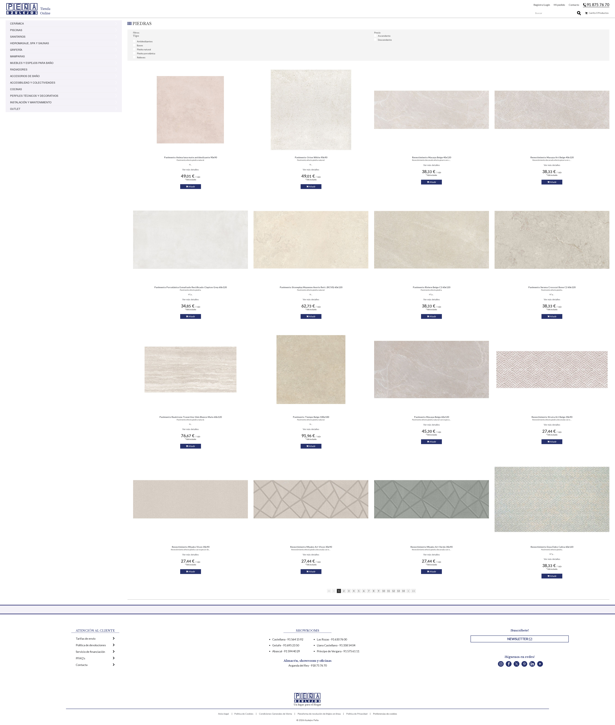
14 (403, 591)
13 (398, 591)
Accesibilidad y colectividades (32, 82)
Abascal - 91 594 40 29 (286, 651)
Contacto (574, 4)
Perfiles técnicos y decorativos (34, 96)
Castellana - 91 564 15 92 (287, 639)
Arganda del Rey (298, 665)
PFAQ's (80, 658)
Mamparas (17, 56)
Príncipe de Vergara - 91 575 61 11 (338, 651)
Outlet (15, 109)
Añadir (191, 186)
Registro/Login (541, 4)
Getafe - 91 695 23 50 (285, 645)
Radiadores (18, 69)
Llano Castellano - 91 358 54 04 (336, 645)
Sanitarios (17, 36)
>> (413, 591)
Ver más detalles (190, 169)
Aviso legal (223, 713)
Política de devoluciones (91, 645)
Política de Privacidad (356, 713)
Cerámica (17, 23)
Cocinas (16, 89)
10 (383, 591)
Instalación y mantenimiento (30, 102)
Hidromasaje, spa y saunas (29, 43)
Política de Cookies (243, 713)
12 (393, 591)
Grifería (16, 50)
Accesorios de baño (25, 76)
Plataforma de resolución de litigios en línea (319, 713)
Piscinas (16, 30)
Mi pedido (559, 4)
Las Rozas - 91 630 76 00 (332, 639)
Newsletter (518, 639)
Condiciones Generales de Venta (275, 713)
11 (388, 591)
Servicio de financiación (90, 651)
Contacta (81, 665)
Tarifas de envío (85, 638)
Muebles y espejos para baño (31, 63)
